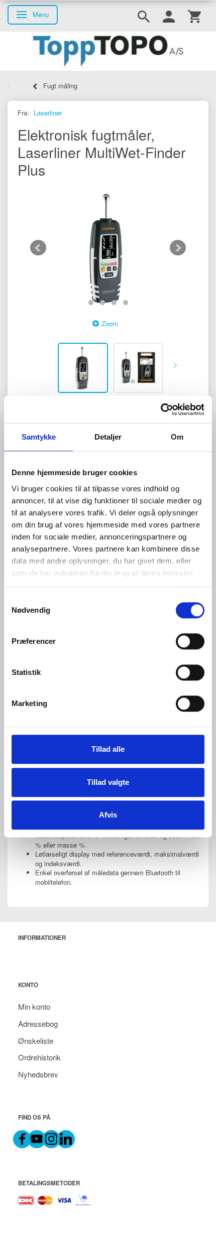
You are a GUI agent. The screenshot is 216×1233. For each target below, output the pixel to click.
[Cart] (194, 16)
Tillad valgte (108, 782)
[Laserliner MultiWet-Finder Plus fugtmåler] (108, 248)
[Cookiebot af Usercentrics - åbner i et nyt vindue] (160, 409)
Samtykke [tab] (39, 437)
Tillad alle (108, 749)
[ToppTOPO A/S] (108, 51)
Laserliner (48, 112)
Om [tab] (177, 437)
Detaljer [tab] (108, 437)
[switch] (190, 641)
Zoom (109, 323)
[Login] (168, 16)
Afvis (108, 814)
